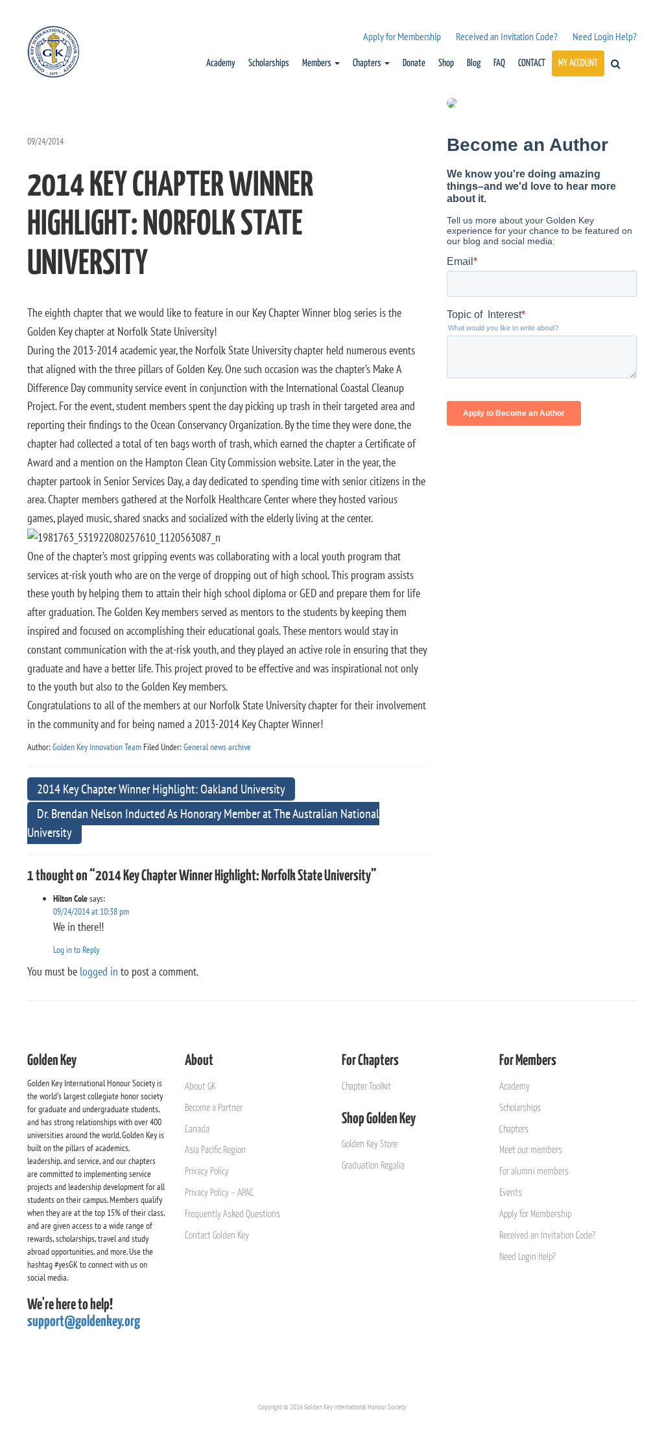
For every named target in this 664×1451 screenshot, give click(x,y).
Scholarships (268, 63)
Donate (414, 63)
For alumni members (534, 1171)
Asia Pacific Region (215, 1150)
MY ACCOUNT (578, 63)
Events (510, 1193)
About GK (200, 1086)
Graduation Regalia (373, 1166)
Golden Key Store (369, 1144)
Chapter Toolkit (366, 1086)
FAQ (499, 63)
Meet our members (530, 1150)
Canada (197, 1129)
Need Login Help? (605, 36)
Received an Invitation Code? (507, 36)
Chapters (368, 63)
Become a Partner (214, 1108)
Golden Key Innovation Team (97, 747)
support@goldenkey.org (83, 1321)
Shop (446, 63)
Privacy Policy (207, 1171)
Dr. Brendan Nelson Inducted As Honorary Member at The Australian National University (203, 823)
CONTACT (531, 63)
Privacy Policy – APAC (219, 1193)
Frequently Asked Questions (232, 1214)
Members (317, 63)
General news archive (217, 747)
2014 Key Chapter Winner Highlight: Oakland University (161, 789)
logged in (99, 971)
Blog (473, 63)
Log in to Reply (76, 949)
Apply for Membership (402, 36)
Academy (220, 63)
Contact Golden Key (217, 1235)
